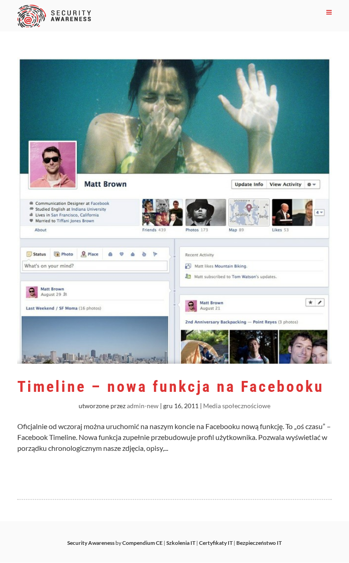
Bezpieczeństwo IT (259, 542)
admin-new (143, 406)
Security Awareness (91, 542)
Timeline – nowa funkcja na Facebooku (170, 386)
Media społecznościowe (236, 406)
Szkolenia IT (180, 542)
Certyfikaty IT (216, 542)
